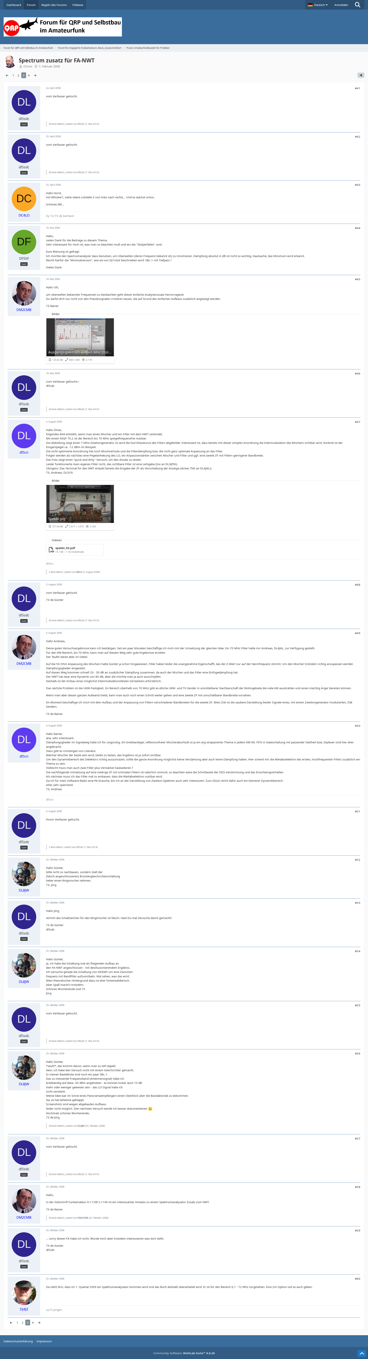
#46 (357, 373)
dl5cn (79, 572)
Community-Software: (184, 1353)
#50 (357, 726)
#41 (357, 88)
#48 (357, 584)
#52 (357, 860)
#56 (357, 1053)
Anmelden (341, 5)
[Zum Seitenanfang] (362, 1353)
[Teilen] (360, 75)
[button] (318, 5)
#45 (357, 279)
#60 (357, 1278)
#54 (357, 951)
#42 (357, 136)
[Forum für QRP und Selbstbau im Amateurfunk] (184, 26)
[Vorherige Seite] (7, 75)
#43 (357, 185)
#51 (357, 811)
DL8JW (81, 1125)
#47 (357, 422)
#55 (357, 1005)
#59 (357, 1230)
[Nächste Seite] (35, 75)
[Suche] (357, 5)
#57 (357, 1138)
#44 (357, 228)
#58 (357, 1187)
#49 (357, 633)
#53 (357, 903)
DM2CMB (83, 1217)
